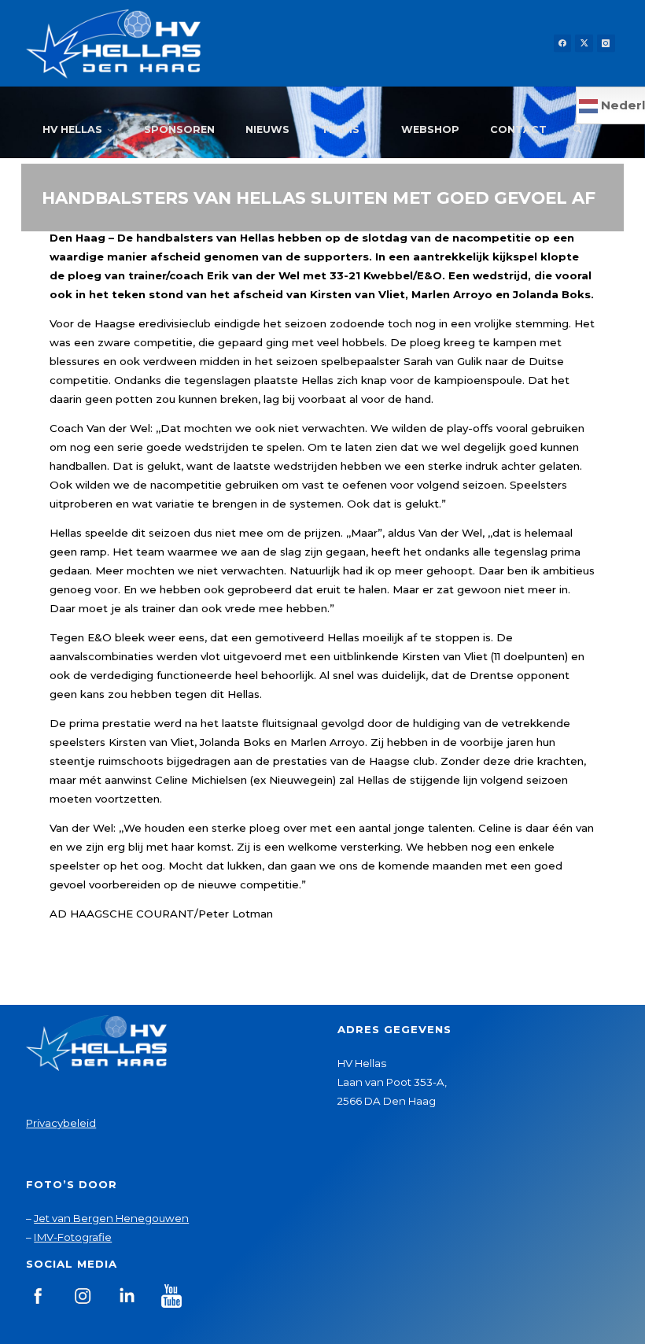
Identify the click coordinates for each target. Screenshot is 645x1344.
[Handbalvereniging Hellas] (113, 43)
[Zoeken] (577, 130)
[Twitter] (584, 44)
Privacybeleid (61, 1123)
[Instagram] (606, 44)
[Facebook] (563, 44)
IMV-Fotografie (73, 1237)
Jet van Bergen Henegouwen (111, 1218)
